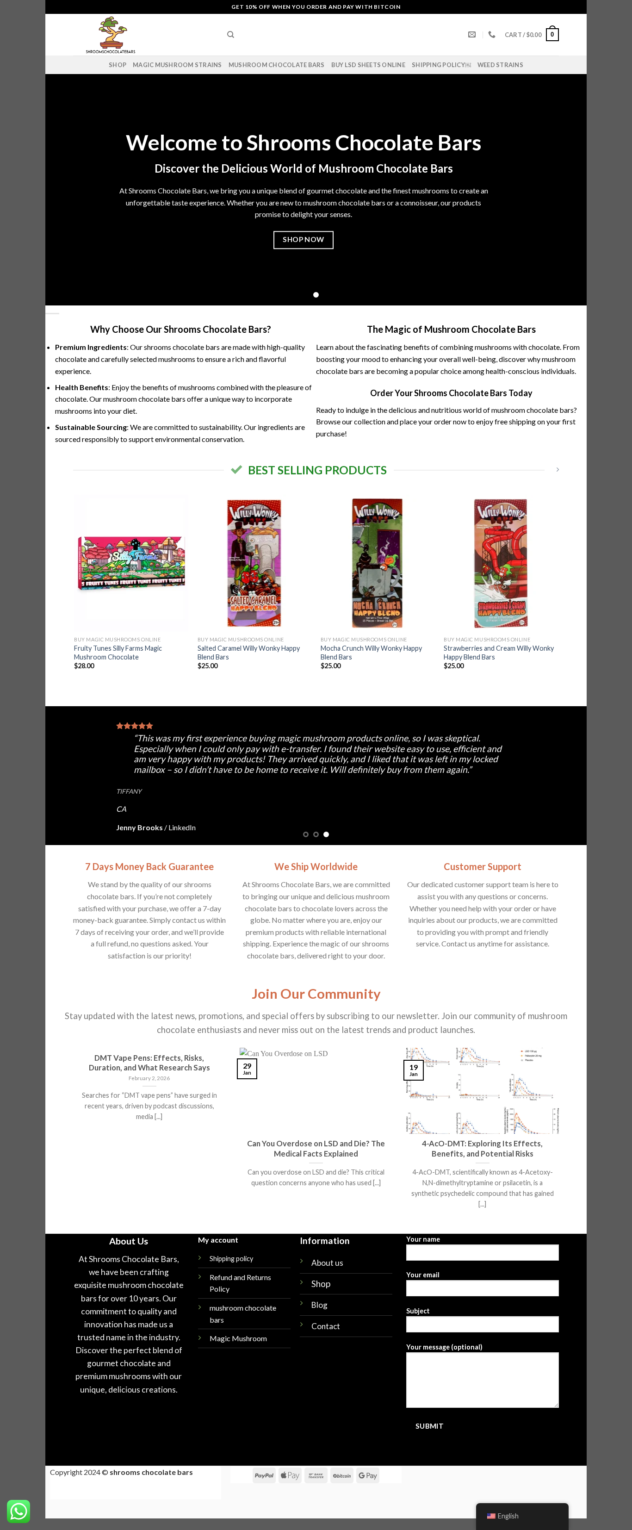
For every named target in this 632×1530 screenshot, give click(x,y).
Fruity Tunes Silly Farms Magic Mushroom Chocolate (118, 652)
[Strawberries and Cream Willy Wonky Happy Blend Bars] (501, 563)
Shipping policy (231, 1259)
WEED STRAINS (500, 64)
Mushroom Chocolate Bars (277, 64)
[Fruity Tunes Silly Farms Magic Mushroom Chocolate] (131, 563)
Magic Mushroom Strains (177, 64)
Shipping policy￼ (441, 64)
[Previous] (75, 590)
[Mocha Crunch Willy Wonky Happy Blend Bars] (378, 563)
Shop (117, 64)
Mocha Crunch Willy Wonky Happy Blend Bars (371, 652)
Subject (418, 1311)
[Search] (230, 35)
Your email (423, 1275)
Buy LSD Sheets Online (368, 64)
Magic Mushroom (238, 1338)
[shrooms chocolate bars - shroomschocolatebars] (143, 35)
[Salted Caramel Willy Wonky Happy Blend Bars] (255, 563)
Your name (423, 1239)
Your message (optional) (444, 1347)
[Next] (557, 590)
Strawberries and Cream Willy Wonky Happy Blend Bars (499, 652)
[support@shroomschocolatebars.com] (473, 34)
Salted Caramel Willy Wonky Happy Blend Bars (249, 652)
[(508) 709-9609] (493, 34)
